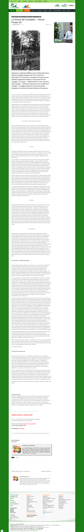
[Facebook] (12, 27)
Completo (20, 15)
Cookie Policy (12, 515)
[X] (15, 27)
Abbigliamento (45, 496)
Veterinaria (45, 508)
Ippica (28, 504)
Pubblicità (12, 511)
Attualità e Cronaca (30, 498)
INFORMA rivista (13, 496)
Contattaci (12, 509)
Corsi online (12, 502)
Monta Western (29, 506)
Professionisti (45, 504)
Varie (40, 16)
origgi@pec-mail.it (35, 530)
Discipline (16, 15)
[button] (71, 1)
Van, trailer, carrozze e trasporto (48, 507)
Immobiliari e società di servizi (48, 500)
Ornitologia (61, 506)
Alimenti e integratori (46, 497)
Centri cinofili (61, 504)
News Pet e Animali (30, 507)
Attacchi (28, 497)
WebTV (11, 498)
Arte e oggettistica (62, 501)
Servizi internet (13, 512)
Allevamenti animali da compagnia (65, 499)
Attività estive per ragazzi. (46, 471)
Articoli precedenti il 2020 (47, 512)
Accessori (60, 497)
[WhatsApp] (20, 27)
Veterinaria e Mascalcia (31, 510)
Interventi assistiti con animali (32, 501)
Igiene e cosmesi (46, 499)
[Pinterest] (18, 27)
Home (12, 15)
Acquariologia (61, 498)
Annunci (12, 500)
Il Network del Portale (16, 24)
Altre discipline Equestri (31, 511)
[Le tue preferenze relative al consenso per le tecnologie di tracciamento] (2, 531)
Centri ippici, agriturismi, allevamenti (49, 498)
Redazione (12, 510)
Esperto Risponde (14, 503)
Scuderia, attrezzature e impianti (48, 505)
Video (11, 505)
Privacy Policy (12, 514)
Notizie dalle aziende (36, 16)
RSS (10, 518)
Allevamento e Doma (30, 496)
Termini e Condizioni (13, 516)
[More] (28, 27)
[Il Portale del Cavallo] (15, 6)
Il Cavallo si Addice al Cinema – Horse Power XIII (20, 471)
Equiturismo (29, 499)
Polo (27, 508)
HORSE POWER (30, 16)
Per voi (20, 16)
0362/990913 (14, 530)
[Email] (23, 27)
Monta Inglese (29, 505)
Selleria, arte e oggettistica (47, 506)
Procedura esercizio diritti (14, 517)
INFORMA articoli (30, 500)
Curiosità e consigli (24, 16)
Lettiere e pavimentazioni (47, 501)
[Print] (26, 27)
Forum (44, 513)
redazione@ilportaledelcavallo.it (24, 530)
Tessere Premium (14, 495)
